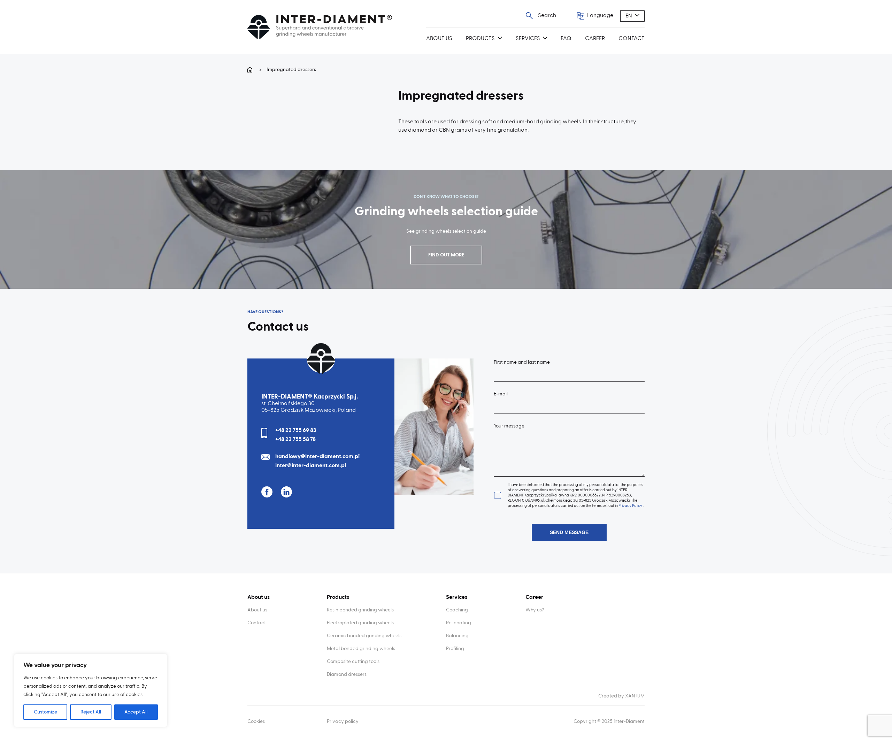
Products (480, 38)
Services (528, 38)
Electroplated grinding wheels (360, 622)
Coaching (457, 610)
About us (439, 38)
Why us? (534, 610)
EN (628, 16)
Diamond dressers (347, 674)
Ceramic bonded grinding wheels (364, 635)
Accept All (135, 712)
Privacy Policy (630, 506)
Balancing (457, 635)
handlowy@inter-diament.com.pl (317, 457)
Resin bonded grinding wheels (360, 610)
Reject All (90, 712)
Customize (45, 712)
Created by (621, 696)
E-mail (501, 394)
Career (595, 38)
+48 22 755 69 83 (295, 430)
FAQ (566, 38)
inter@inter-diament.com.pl (310, 466)
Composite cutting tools (353, 661)
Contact (631, 38)
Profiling (455, 648)
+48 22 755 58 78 (295, 439)
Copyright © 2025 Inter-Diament (609, 721)
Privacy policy (343, 721)
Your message (509, 426)
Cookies (256, 721)
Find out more (446, 255)
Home (250, 69)
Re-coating (458, 622)
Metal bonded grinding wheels (361, 648)
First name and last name (522, 362)
